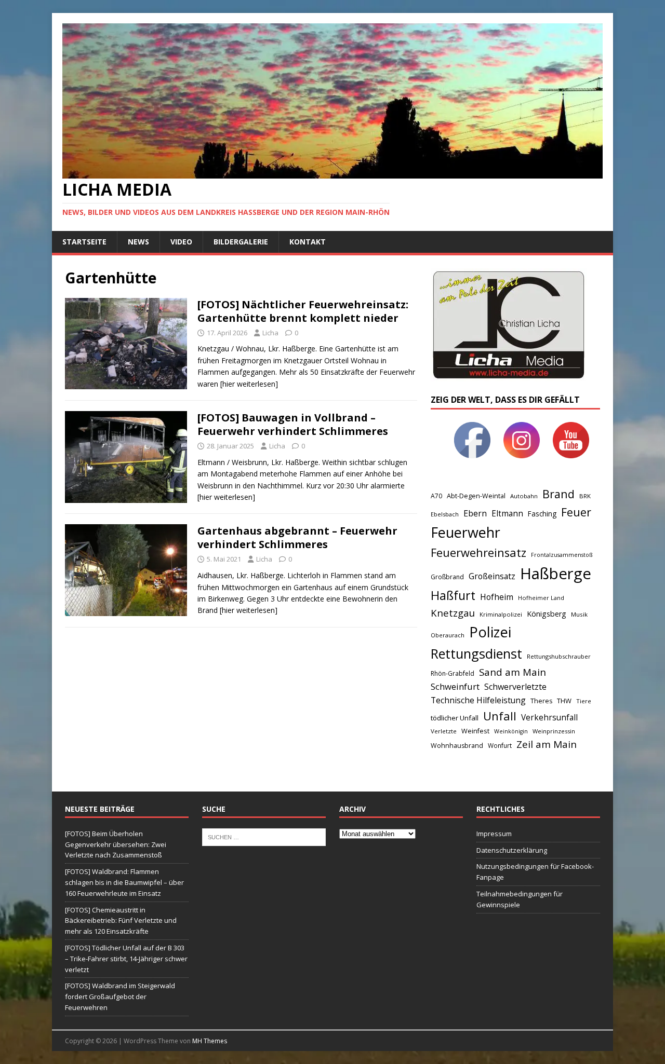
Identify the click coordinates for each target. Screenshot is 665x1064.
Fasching (542, 514)
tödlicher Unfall (454, 717)
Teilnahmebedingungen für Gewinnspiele (519, 899)
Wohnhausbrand (457, 745)
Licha (270, 332)
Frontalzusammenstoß (561, 554)
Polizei (490, 632)
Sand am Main (512, 671)
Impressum (494, 833)
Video (181, 242)
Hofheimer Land (541, 598)
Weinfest (475, 730)
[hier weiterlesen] (249, 384)
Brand (558, 493)
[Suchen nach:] (264, 836)
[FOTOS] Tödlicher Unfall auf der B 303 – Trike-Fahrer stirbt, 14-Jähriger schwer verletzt (126, 958)
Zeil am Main (546, 744)
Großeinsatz (492, 576)
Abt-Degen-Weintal (476, 496)
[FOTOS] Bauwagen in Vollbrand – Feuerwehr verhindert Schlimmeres (292, 424)
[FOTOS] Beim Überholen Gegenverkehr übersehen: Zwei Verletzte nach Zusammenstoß (115, 844)
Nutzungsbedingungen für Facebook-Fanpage (535, 872)
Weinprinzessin (554, 731)
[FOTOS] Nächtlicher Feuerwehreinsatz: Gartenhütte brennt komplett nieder (302, 311)
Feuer (576, 512)
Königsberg (546, 614)
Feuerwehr (465, 532)
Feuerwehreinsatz (478, 552)
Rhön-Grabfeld (452, 673)
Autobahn (524, 496)
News (138, 242)
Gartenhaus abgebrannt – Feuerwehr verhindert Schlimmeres (297, 537)
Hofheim (496, 597)
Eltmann (507, 513)
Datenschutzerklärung (511, 850)
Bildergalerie (241, 242)
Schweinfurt (455, 686)
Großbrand (447, 576)
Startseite (84, 242)
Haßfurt (453, 595)
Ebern (475, 513)
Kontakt (307, 242)
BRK (585, 496)
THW (564, 700)
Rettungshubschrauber (559, 656)
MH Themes (209, 1040)
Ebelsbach (445, 514)
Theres (541, 701)
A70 (436, 496)
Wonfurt (500, 745)
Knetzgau (453, 612)
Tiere (583, 701)
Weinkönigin (511, 731)
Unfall (499, 716)
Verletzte (444, 731)
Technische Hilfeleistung (478, 700)
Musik (579, 614)
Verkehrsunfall (549, 717)
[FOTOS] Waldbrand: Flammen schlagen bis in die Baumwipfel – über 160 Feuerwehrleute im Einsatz (124, 882)
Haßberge (555, 573)
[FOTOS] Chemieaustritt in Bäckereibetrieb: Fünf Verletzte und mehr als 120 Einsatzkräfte (121, 920)
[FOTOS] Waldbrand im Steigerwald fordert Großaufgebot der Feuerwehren (120, 996)
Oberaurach (447, 635)
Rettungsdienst (476, 653)
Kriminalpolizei (501, 614)
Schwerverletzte (515, 686)
